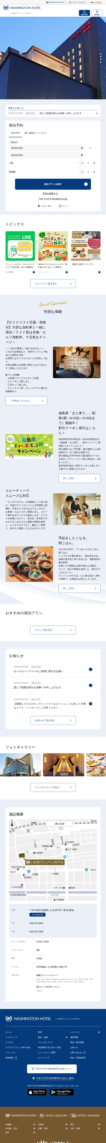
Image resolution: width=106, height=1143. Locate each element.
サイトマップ (44, 1058)
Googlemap (38, 915)
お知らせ (74, 1047)
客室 (40, 1032)
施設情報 (74, 1037)
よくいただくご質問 (46, 1052)
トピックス (10, 1052)
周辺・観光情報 (77, 1042)
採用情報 (9, 1058)
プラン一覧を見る (43, 630)
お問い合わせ (76, 1052)
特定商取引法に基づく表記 (49, 1047)
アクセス (9, 1042)
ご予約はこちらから (20, 400)
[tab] (100, 53)
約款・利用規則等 (78, 1058)
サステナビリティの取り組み (18, 1047)
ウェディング (11, 1037)
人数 (11, 163)
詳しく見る (68, 478)
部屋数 (12, 172)
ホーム (8, 1032)
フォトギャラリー (45, 1042)
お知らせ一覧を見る (45, 720)
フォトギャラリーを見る (47, 787)
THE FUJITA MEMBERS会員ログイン (54, 1069)
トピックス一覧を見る (46, 283)
